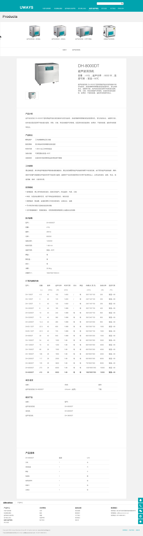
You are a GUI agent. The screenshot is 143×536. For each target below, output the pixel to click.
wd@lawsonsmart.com (123, 513)
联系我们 (77, 517)
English (121, 8)
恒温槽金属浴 (58, 8)
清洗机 (27, 411)
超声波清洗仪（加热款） (59, 39)
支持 (41, 510)
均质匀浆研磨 (47, 8)
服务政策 (78, 508)
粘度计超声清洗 (93, 8)
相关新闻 (77, 510)
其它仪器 (104, 8)
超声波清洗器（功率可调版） (84, 39)
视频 (41, 515)
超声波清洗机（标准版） (34, 39)
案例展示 (77, 513)
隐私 (41, 513)
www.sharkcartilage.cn (44, 530)
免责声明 (42, 517)
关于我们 (113, 8)
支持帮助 (43, 508)
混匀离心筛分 (82, 8)
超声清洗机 (29, 416)
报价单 (77, 520)
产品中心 (7, 508)
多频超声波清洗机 (109, 39)
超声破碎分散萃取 (70, 8)
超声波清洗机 (30, 118)
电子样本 (42, 520)
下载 (100, 389)
